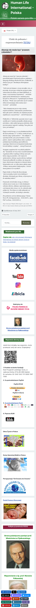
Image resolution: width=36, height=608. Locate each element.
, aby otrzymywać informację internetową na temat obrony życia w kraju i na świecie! (17, 239)
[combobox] (12, 223)
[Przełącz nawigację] (3, 24)
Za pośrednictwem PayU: (14, 403)
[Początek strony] (32, 603)
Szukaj (27, 223)
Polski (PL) (10, 30)
